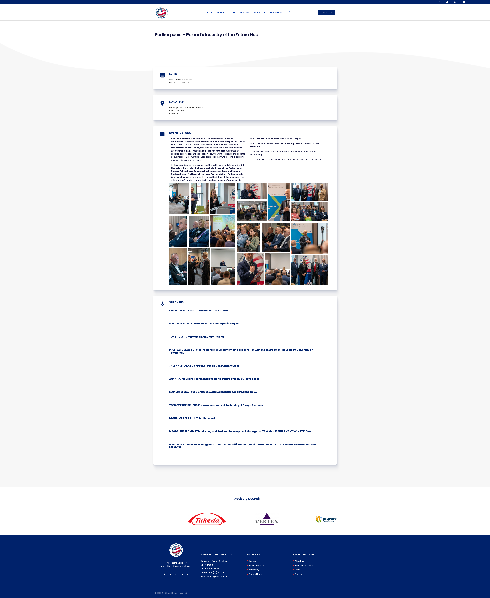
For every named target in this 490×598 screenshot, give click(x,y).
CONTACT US (326, 12)
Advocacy (245, 12)
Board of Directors (304, 565)
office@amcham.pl (217, 576)
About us (221, 12)
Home (210, 12)
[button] (179, 198)
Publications (276, 12)
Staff (297, 569)
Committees (260, 12)
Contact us (300, 574)
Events (232, 12)
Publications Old (257, 565)
